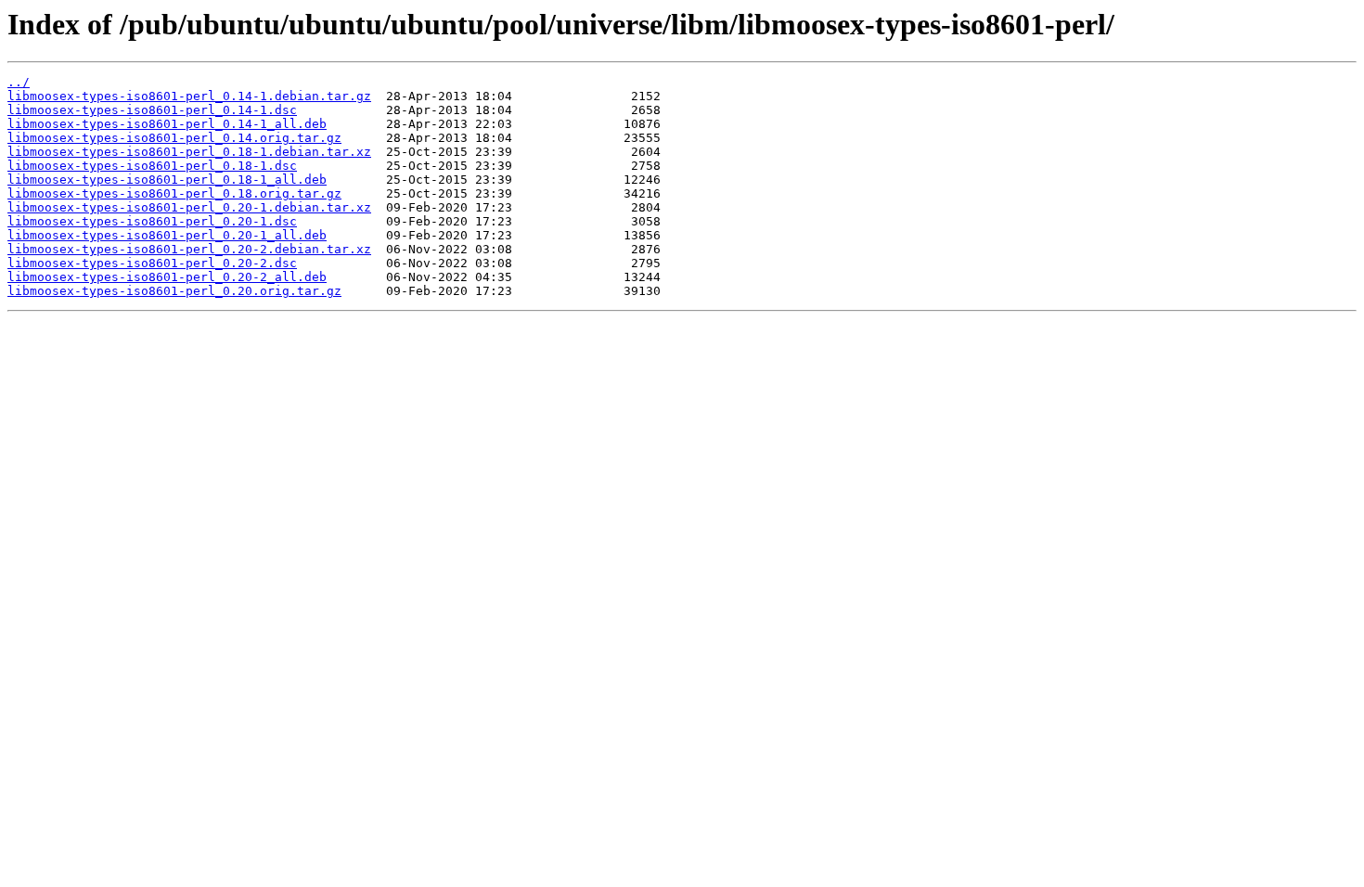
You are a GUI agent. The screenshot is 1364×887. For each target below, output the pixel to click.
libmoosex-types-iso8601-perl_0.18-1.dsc (152, 166)
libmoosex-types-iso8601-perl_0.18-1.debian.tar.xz (189, 152)
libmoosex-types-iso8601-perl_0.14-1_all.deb (167, 124)
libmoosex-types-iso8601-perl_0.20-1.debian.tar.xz (189, 207)
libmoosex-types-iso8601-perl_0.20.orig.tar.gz (174, 291)
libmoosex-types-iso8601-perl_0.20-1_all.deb (167, 235)
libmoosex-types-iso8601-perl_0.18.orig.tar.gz (174, 193)
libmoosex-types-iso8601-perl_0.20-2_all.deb (167, 277)
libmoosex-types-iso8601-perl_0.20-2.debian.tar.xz (189, 249)
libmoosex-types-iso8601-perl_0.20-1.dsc (152, 221)
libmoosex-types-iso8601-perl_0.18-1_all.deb (167, 179)
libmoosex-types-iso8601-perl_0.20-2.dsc (152, 263)
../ (18, 82)
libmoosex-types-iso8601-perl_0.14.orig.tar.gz (174, 138)
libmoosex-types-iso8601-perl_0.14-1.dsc (152, 110)
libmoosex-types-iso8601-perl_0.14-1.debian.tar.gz (189, 96)
